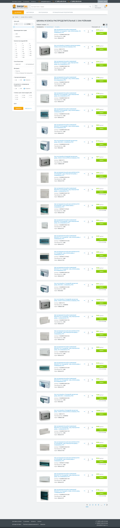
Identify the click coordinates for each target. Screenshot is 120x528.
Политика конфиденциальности (31, 524)
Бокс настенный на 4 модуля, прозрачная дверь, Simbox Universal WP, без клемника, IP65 (67, 46)
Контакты (33, 1)
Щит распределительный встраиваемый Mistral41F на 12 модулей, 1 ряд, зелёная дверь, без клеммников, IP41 (67, 269)
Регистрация (98, 7)
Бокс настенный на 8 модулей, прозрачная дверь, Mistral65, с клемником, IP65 (65, 141)
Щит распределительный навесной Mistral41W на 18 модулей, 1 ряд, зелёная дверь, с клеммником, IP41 (66, 459)
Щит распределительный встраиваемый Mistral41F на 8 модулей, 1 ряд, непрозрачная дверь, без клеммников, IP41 (66, 221)
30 (101, 27)
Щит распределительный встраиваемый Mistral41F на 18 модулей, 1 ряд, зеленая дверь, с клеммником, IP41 (67, 364)
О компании (26, 1)
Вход (96, 6)
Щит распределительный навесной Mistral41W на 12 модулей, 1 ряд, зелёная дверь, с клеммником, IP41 (66, 253)
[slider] (14, 27)
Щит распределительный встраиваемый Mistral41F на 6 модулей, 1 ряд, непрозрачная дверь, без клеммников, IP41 (66, 94)
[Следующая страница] (107, 505)
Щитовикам (30, 12)
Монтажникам (43, 12)
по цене (57, 27)
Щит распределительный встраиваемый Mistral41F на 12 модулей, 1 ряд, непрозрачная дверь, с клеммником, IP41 (67, 316)
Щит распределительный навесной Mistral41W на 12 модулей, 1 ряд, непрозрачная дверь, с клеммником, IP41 (66, 332)
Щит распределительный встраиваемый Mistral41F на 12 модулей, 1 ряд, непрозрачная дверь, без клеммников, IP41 (67, 348)
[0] (107, 7)
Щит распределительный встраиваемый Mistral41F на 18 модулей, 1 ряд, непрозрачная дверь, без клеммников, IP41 (67, 475)
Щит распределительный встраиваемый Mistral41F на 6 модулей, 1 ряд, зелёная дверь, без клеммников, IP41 (66, 78)
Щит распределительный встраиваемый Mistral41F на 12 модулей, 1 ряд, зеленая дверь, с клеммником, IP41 (67, 237)
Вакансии (42, 524)
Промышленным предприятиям (63, 12)
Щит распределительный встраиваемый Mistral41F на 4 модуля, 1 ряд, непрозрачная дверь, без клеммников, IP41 (66, 63)
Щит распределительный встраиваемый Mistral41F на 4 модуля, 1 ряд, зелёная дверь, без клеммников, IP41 (67, 31)
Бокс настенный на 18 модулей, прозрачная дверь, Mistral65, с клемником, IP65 (66, 395)
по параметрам (49, 27)
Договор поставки (16, 524)
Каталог (18, 12)
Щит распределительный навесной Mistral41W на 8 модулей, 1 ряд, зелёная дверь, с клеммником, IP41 (66, 205)
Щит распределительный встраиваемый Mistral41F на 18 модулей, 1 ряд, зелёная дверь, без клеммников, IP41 (67, 380)
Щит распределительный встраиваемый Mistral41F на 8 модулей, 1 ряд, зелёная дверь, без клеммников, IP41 (66, 126)
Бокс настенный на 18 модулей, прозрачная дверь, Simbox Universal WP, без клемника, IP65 (67, 410)
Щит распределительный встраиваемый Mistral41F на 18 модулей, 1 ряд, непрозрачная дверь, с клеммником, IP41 (67, 427)
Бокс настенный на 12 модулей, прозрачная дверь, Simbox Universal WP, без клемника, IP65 (67, 299)
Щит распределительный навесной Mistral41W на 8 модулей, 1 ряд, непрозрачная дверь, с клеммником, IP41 (66, 174)
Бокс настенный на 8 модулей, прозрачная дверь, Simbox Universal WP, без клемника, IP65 (67, 157)
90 (106, 27)
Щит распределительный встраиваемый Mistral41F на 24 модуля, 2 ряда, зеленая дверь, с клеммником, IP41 (67, 491)
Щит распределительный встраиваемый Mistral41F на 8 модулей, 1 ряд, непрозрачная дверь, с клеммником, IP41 (66, 189)
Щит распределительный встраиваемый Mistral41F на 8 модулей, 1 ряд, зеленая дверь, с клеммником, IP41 (67, 110)
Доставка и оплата (16, 1)
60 (104, 27)
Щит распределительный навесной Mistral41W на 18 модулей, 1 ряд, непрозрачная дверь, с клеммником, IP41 (66, 443)
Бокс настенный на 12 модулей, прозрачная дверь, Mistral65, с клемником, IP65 (66, 284)
